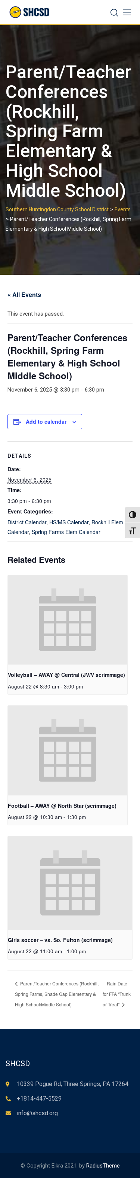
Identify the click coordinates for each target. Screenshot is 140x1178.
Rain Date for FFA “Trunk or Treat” (117, 993)
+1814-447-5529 (39, 1098)
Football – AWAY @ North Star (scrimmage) (62, 805)
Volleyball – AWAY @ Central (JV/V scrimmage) (66, 674)
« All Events (24, 294)
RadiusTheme (103, 1165)
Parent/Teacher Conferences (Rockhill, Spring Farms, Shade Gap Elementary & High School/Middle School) (57, 993)
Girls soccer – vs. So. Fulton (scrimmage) (60, 940)
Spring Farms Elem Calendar (66, 532)
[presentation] (67, 620)
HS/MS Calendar (68, 522)
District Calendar (26, 522)
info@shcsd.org (37, 1113)
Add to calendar (46, 421)
